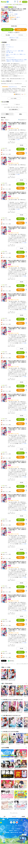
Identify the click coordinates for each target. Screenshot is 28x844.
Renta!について (8, 825)
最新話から (7, 119)
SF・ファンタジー (13, 50)
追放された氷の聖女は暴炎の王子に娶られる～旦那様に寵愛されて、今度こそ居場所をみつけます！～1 (17, 124)
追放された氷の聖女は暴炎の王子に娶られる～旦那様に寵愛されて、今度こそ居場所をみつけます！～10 (17, 429)
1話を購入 (20, 29)
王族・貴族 (8, 52)
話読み (7, 54)
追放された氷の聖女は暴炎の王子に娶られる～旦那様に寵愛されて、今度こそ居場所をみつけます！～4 (17, 228)
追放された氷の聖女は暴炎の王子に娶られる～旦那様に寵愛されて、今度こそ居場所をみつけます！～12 (17, 496)
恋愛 (19, 50)
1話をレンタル (7, 29)
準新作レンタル (22, 54)
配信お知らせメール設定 (14, 37)
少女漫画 (15, 14)
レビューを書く (14, 19)
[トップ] (3, 1)
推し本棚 (8, 35)
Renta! (2, 663)
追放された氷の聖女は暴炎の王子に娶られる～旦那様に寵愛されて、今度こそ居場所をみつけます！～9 (17, 395)
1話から (2, 119)
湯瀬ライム (11, 744)
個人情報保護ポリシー (19, 828)
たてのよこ (18, 744)
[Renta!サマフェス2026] (7, 2)
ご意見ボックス (14, 826)
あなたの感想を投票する (13, 109)
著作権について (16, 830)
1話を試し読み (14, 26)
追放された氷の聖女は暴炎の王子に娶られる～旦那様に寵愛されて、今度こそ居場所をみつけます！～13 (17, 529)
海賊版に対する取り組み (14, 832)
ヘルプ (13, 825)
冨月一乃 (11, 12)
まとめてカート (23, 119)
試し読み (21, 145)
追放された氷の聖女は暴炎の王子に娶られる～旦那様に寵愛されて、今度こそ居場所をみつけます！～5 (17, 262)
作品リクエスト (7, 826)
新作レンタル (16, 54)
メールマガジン (20, 826)
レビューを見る (13, 98)
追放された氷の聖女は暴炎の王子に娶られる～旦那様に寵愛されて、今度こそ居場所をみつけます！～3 (17, 193)
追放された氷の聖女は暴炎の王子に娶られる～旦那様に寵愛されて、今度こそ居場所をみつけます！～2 (17, 158)
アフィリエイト (7, 828)
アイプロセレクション (10, 57)
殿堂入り (8, 55)
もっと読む (17, 139)
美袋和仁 (2, 744)
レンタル (11, 54)
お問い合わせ (20, 825)
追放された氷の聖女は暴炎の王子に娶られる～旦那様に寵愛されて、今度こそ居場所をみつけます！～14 (17, 563)
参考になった (17, 94)
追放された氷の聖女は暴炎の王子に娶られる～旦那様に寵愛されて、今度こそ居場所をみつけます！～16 (17, 630)
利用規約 (13, 828)
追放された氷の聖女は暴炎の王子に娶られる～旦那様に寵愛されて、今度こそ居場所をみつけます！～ (16, 60)
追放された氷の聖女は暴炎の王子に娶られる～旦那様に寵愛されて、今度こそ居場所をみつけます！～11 (17, 462)
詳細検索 (23, 816)
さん (13, 86)
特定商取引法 (11, 830)
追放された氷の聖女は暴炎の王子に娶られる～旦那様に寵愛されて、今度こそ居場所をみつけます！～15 (17, 596)
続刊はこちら (13, 39)
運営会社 (20, 832)
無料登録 (25, 1)
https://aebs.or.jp (9, 842)
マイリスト (21, 35)
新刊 (4, 816)
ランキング (14, 816)
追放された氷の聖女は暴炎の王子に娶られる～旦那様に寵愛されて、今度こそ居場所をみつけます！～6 (17, 295)
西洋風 (22, 50)
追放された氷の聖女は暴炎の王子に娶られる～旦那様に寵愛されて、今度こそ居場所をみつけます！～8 (17, 362)
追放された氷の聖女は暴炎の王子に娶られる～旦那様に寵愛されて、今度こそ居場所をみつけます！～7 (17, 329)
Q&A (16, 825)
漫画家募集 (7, 832)
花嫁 (12, 52)
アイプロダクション (10, 46)
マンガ (7, 48)
